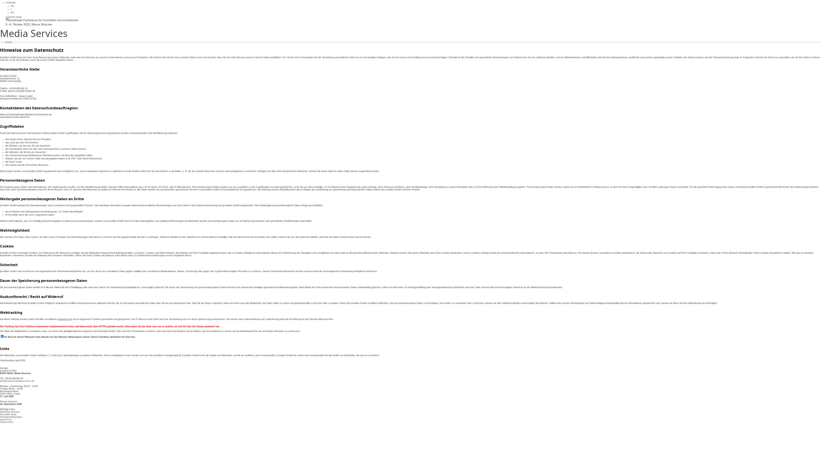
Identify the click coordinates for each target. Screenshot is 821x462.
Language (10, 2)
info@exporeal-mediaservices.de (17, 381)
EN (12, 12)
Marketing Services (10, 411)
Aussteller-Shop (8, 414)
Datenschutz (6, 422)
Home (8, 42)
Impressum (6, 419)
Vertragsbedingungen (11, 417)
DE (12, 6)
